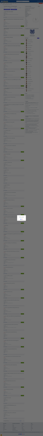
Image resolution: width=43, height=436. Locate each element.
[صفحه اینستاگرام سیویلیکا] (22, 219)
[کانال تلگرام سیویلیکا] (20, 219)
